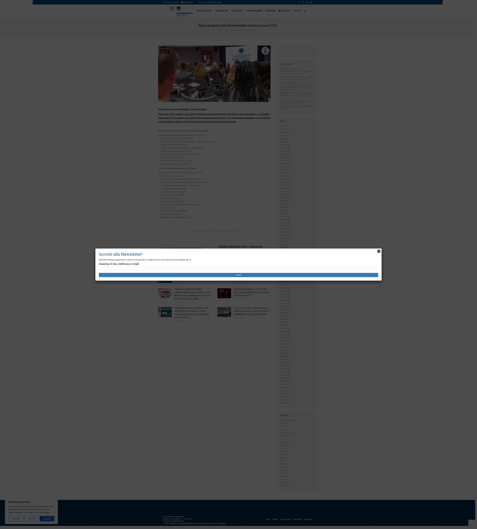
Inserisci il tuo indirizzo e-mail (119, 264)
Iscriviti (238, 275)
